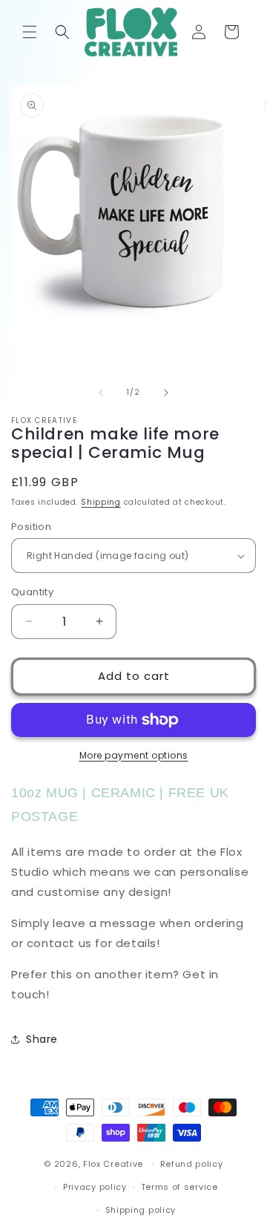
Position (31, 527)
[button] (29, 32)
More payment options (133, 755)
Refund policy (191, 1164)
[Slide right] (166, 392)
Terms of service (179, 1187)
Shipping (101, 502)
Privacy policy (95, 1187)
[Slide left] (101, 392)
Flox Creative (113, 1164)
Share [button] (42, 1039)
